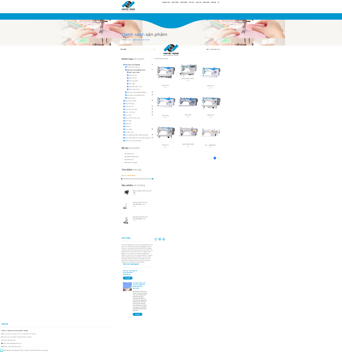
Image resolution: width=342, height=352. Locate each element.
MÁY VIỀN (132, 84)
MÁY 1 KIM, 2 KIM (134, 72)
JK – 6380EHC (210, 145)
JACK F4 (165, 145)
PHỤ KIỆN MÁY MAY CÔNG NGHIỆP (136, 135)
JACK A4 (210, 86)
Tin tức (191, 2)
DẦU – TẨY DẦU (130, 112)
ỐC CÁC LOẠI (129, 132)
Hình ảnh (206, 2)
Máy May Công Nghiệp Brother (136, 92)
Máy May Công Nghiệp (132, 65)
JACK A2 (210, 115)
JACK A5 (165, 85)
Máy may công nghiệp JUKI (136, 95)
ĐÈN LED (128, 123)
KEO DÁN (128, 121)
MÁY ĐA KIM (133, 75)
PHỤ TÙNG (128, 129)
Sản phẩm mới (129, 153)
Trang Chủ (166, 2)
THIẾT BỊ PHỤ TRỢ (131, 109)
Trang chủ (126, 40)
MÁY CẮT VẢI (129, 106)
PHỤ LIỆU (128, 115)
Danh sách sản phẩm (141, 40)
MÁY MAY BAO (129, 104)
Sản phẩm (183, 2)
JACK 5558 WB (188, 144)
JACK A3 (188, 115)
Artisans (51, 350)
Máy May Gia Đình (130, 101)
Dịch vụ (198, 2)
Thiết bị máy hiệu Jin (133, 67)
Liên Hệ (213, 2)
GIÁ (207, 49)
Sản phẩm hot (128, 159)
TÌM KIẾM (123, 49)
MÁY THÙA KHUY (134, 89)
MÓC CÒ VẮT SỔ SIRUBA (133, 141)
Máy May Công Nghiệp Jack (136, 70)
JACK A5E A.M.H (188, 78)
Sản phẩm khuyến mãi (131, 156)
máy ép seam (131, 98)
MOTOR (127, 126)
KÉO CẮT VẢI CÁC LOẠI (132, 118)
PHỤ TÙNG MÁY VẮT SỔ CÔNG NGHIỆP (138, 138)
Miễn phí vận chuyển (130, 162)
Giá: (123, 175)
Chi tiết (127, 278)
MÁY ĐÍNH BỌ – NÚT (135, 86)
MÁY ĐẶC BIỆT (133, 81)
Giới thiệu (175, 2)
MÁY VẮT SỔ (133, 78)
